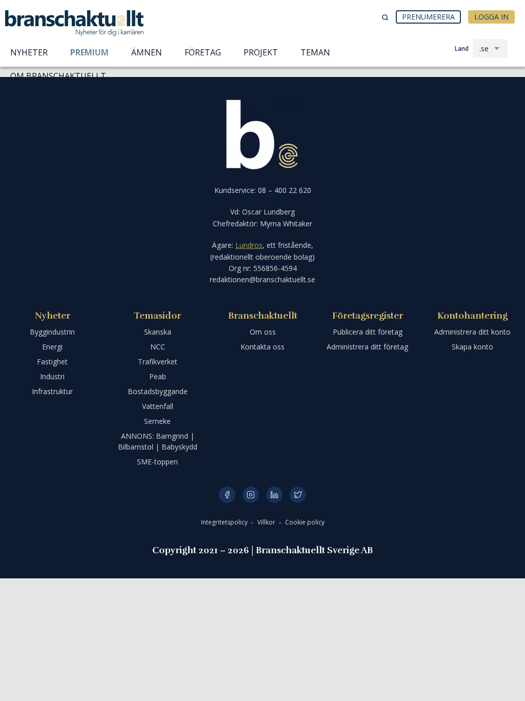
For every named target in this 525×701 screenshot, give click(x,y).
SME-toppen (157, 461)
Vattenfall (157, 406)
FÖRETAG (203, 52)
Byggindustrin (52, 332)
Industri (52, 376)
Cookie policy (305, 522)
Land (462, 48)
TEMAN (315, 52)
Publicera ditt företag (367, 332)
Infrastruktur (52, 391)
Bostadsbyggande (158, 391)
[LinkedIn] (274, 494)
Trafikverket (157, 361)
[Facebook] (227, 494)
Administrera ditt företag (367, 347)
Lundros (248, 245)
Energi (52, 347)
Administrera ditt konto (472, 332)
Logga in (491, 17)
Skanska (157, 332)
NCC (157, 347)
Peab (157, 376)
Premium (89, 52)
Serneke (157, 421)
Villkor (267, 522)
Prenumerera (428, 17)
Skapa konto (472, 347)
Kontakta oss (262, 347)
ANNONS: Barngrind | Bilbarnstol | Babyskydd (157, 441)
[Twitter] (298, 494)
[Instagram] (251, 494)
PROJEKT (261, 52)
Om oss (263, 332)
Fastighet (52, 361)
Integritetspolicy (225, 522)
